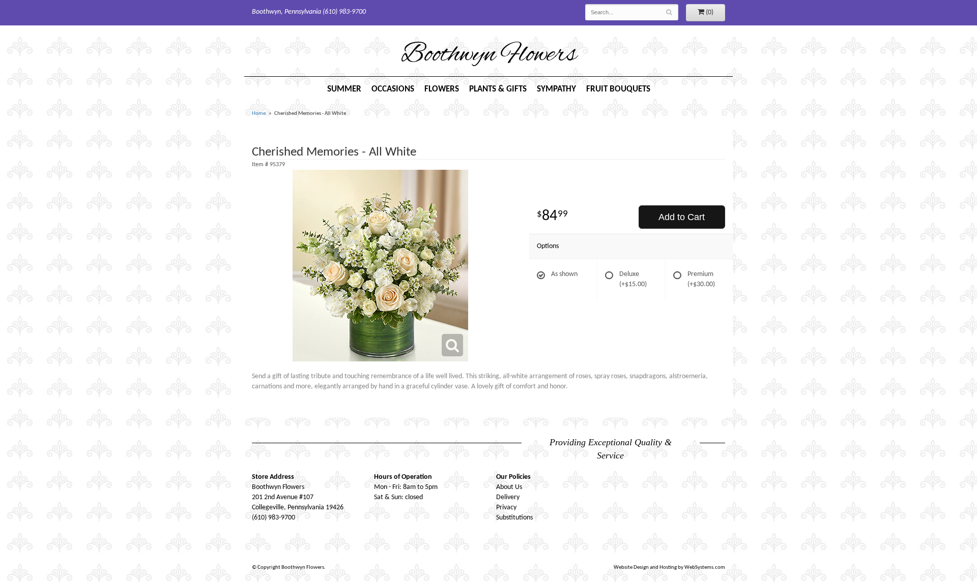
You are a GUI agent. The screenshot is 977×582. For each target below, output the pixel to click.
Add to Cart (681, 217)
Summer (344, 89)
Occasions (392, 89)
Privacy (506, 507)
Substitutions (514, 518)
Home (259, 113)
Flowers (441, 89)
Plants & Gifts (498, 89)
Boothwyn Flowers (489, 55)
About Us (509, 487)
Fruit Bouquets (618, 89)
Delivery (508, 497)
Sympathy (556, 89)
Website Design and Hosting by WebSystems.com (669, 567)
